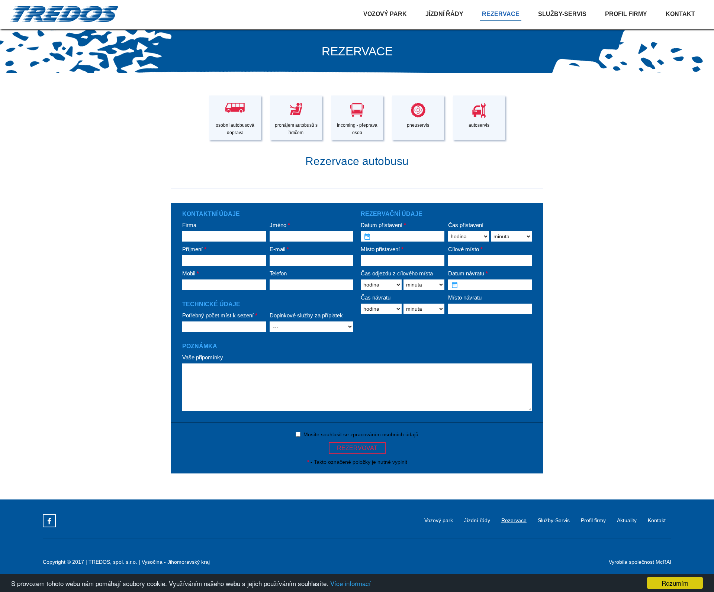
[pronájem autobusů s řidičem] (296, 96)
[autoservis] (479, 96)
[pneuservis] (418, 96)
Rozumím (675, 583)
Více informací (350, 583)
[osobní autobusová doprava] (235, 96)
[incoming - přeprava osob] (357, 96)
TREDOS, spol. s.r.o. (113, 562)
